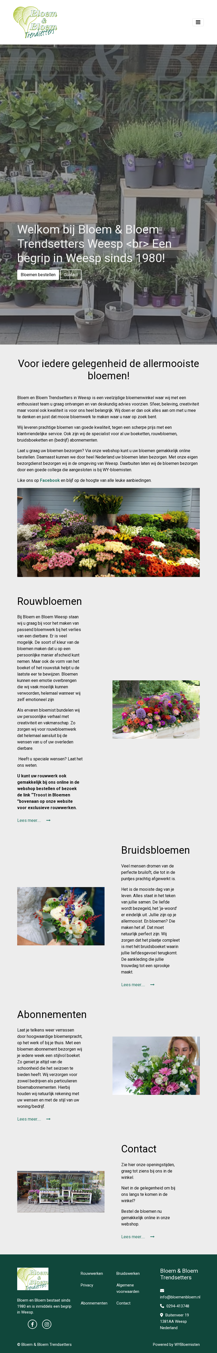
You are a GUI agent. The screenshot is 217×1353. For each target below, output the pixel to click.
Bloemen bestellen (38, 274)
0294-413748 (177, 1306)
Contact (71, 274)
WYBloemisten (187, 1344)
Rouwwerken (92, 1273)
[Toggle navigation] (198, 22)
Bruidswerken (128, 1273)
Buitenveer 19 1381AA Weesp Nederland (174, 1321)
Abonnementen (94, 1303)
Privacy (87, 1285)
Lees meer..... (29, 820)
